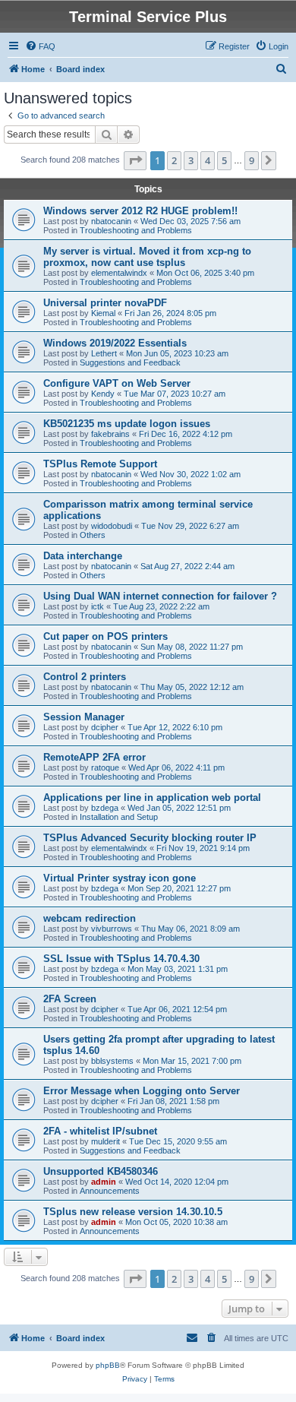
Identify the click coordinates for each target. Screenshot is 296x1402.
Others (92, 535)
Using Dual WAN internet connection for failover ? (160, 596)
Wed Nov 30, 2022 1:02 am (190, 474)
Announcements (110, 1190)
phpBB (108, 1365)
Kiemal (103, 313)
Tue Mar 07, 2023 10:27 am (174, 393)
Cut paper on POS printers (105, 636)
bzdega (104, 807)
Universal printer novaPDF (105, 303)
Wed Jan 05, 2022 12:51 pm (179, 807)
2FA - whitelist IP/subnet (100, 1131)
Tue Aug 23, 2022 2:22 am (161, 606)
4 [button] (207, 160)
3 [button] (191, 160)
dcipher (104, 727)
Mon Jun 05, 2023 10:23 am (177, 353)
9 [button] (251, 160)
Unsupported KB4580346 (100, 1171)
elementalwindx (119, 272)
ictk (97, 606)
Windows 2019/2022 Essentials (115, 343)
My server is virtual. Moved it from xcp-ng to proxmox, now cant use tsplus (147, 256)
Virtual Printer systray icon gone (119, 878)
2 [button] (174, 160)
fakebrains (110, 433)
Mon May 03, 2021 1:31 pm (178, 968)
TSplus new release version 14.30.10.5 (132, 1211)
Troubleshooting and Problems (136, 230)
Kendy (103, 393)
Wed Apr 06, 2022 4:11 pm (176, 767)
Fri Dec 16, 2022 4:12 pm (185, 433)
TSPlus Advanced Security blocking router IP (150, 837)
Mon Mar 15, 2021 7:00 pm (192, 1060)
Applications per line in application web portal (152, 797)
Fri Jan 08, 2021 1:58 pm (173, 1101)
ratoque (105, 767)
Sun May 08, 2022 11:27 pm (191, 646)
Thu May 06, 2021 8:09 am (190, 928)
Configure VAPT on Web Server (117, 383)
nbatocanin (111, 221)
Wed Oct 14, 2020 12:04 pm (176, 1181)
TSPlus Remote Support (100, 464)
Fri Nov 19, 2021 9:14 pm (203, 848)
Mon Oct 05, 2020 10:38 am (176, 1221)
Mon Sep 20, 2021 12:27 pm (179, 888)
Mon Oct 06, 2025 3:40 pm (205, 272)
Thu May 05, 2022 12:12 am (192, 687)
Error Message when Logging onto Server (141, 1091)
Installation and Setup (119, 816)
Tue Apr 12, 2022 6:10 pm (175, 727)
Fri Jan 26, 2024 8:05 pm (170, 313)
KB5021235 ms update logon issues (126, 423)
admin (103, 1181)
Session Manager (83, 717)
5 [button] (224, 160)
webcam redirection (89, 918)
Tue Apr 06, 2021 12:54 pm (177, 1009)
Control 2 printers (84, 676)
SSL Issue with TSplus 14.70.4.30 (121, 958)
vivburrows (111, 928)
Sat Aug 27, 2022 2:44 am (187, 566)
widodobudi (111, 525)
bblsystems (112, 1060)
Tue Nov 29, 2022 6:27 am (190, 525)
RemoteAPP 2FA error (94, 757)
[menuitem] (40, 46)
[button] (135, 160)
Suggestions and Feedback (130, 362)
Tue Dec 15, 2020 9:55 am (178, 1141)
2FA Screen (69, 999)
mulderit (105, 1141)
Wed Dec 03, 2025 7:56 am (190, 221)
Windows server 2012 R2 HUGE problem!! (140, 211)
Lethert (104, 353)
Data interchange (82, 556)
